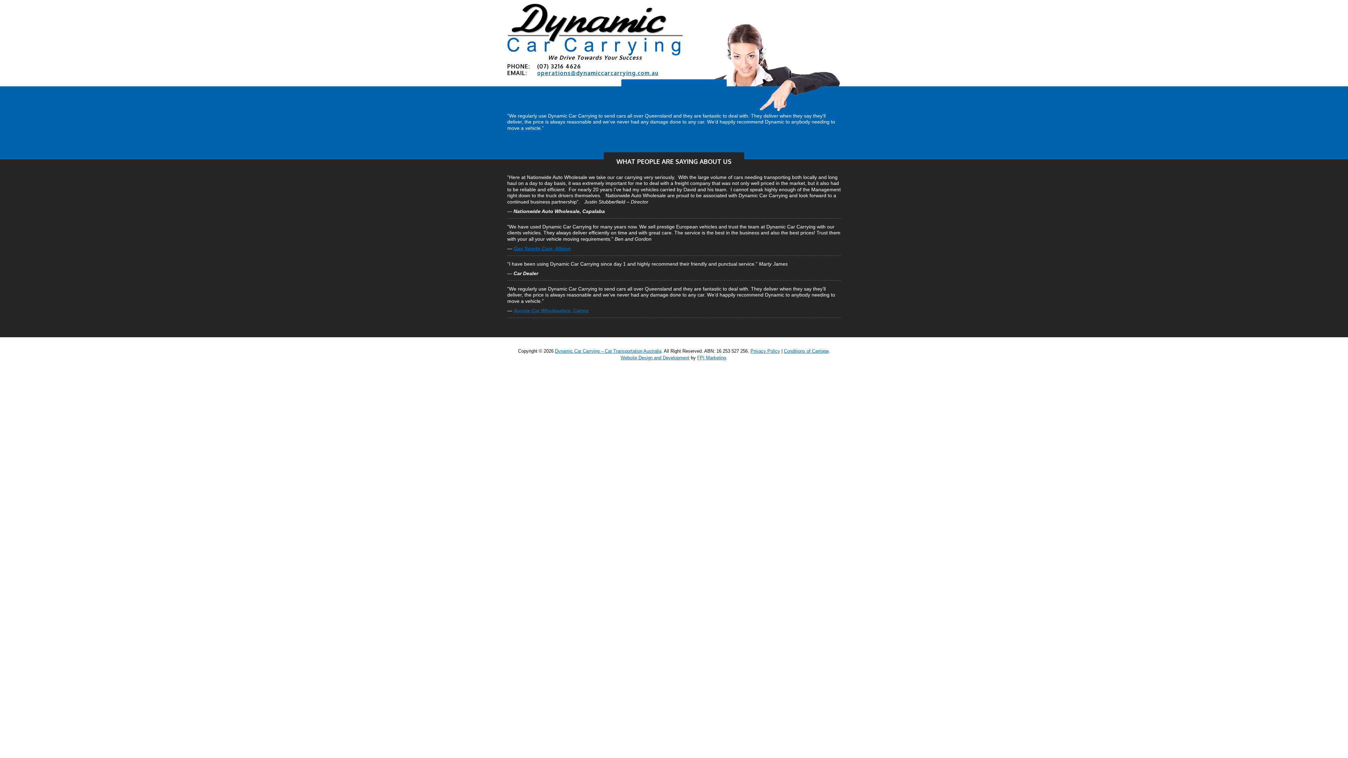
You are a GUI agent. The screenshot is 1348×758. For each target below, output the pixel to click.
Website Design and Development (655, 357)
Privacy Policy (765, 351)
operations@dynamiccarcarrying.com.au (598, 73)
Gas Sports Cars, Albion (542, 248)
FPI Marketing (711, 357)
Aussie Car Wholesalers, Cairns (674, 91)
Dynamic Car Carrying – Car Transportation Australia (608, 351)
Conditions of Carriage (806, 351)
